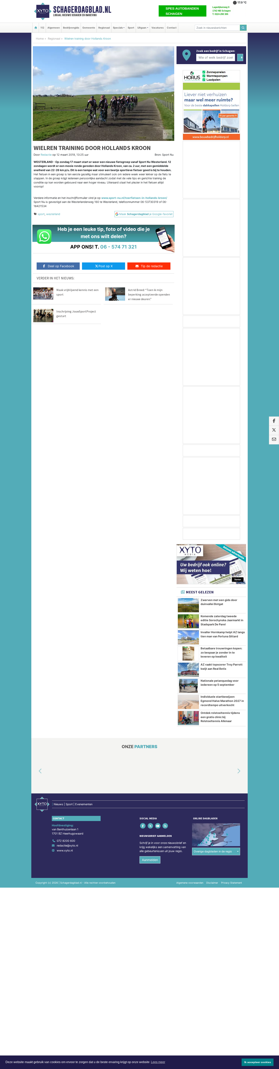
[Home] (35, 28)
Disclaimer (212, 882)
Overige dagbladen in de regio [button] (213, 851)
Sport (131, 27)
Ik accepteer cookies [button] (257, 1062)
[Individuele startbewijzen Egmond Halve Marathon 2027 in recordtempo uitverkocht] (188, 702)
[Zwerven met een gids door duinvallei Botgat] (188, 605)
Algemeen (53, 27)
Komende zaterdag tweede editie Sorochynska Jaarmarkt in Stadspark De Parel (222, 620)
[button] (35, 771)
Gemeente (88, 27)
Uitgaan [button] (141, 27)
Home (40, 38)
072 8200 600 (66, 840)
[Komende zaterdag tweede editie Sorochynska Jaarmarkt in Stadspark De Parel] (188, 621)
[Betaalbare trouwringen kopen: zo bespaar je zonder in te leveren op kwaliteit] (188, 653)
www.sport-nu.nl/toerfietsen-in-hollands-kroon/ (134, 197)
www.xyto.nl (65, 850)
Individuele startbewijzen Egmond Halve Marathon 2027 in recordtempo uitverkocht (222, 700)
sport (41, 214)
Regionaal (104, 27)
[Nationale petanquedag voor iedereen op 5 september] (188, 686)
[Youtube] (158, 825)
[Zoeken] (243, 28)
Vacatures (157, 27)
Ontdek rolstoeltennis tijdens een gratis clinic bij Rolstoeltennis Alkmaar (220, 717)
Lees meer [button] (158, 1062)
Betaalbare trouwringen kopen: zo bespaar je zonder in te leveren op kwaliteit (221, 652)
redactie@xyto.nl (67, 845)
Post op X (106, 266)
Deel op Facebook (61, 266)
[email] (274, 439)
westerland (53, 214)
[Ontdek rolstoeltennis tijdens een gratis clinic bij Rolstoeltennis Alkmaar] (188, 718)
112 (42, 27)
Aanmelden (150, 860)
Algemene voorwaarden (189, 882)
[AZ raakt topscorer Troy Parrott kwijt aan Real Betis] (188, 669)
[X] (150, 825)
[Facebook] (143, 825)
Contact (172, 27)
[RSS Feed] (165, 825)
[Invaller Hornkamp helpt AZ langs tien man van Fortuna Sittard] (188, 637)
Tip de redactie (152, 266)
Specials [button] (118, 27)
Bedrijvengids (71, 27)
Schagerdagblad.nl (82, 9)
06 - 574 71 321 (118, 247)
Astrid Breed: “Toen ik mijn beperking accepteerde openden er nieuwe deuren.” (149, 294)
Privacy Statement (231, 882)
